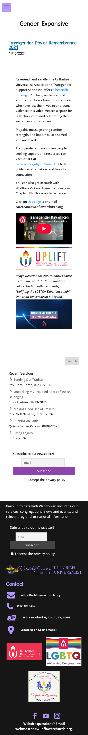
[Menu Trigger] (81, 5)
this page (34, 202)
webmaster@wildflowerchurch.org (43, 729)
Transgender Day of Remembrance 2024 (43, 45)
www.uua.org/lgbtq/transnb (36, 164)
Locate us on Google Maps (38, 630)
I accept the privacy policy (46, 480)
